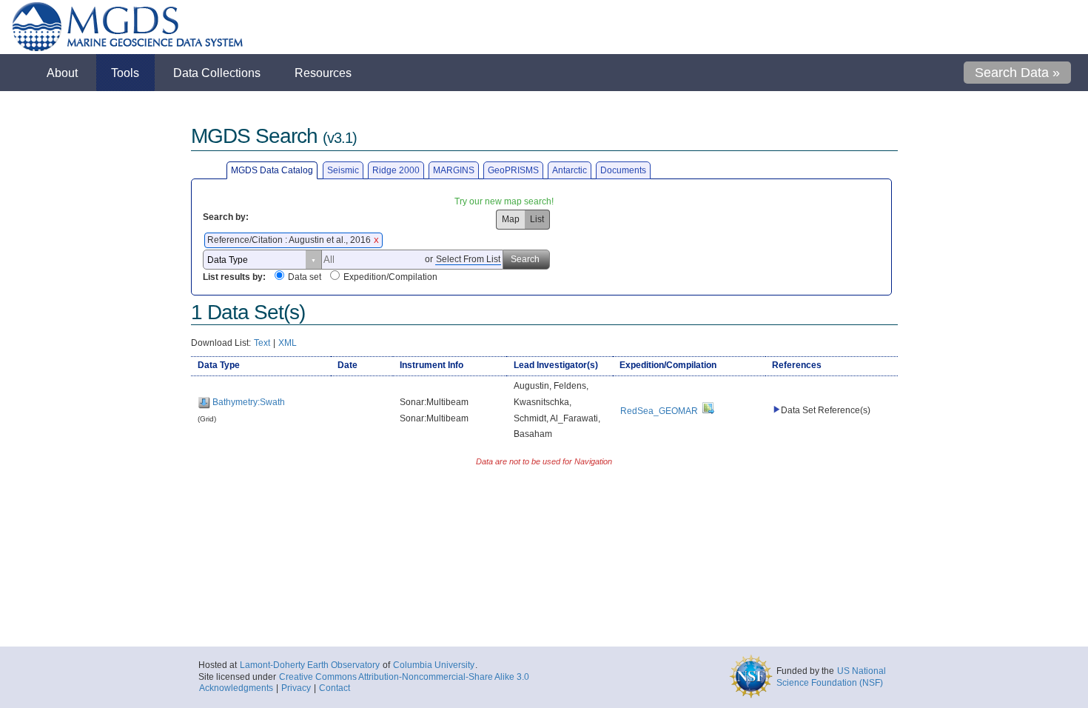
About (62, 72)
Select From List (468, 259)
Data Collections (217, 72)
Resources (323, 72)
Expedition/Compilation (390, 277)
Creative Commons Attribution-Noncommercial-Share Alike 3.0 (404, 677)
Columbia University (433, 665)
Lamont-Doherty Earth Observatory (310, 665)
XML (287, 343)
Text (262, 343)
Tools (125, 72)
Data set (304, 277)
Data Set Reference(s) (825, 410)
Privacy (296, 688)
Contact (334, 688)
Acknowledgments (236, 688)
